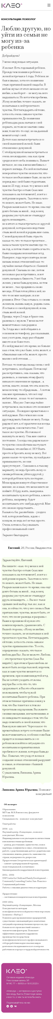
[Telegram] (7, 1006)
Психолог (29, 19)
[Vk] (15, 1006)
